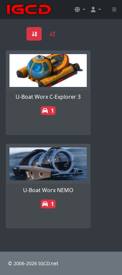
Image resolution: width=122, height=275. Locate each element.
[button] (80, 9)
